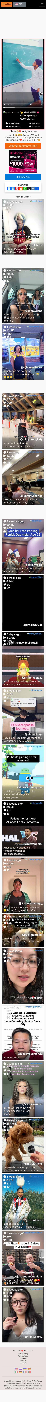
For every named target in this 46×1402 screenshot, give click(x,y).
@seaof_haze (34, 245)
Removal (23, 1360)
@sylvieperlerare (32, 367)
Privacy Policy (23, 1354)
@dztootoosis (34, 1220)
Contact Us (23, 1358)
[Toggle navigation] (42, 4)
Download (24, 177)
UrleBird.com (28, 1351)
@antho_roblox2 (32, 677)
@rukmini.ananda (31, 495)
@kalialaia (36, 997)
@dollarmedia (34, 564)
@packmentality (32, 934)
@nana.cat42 (34, 1336)
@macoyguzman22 (30, 1053)
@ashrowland (34, 311)
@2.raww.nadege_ (31, 903)
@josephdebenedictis (29, 1276)
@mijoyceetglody (31, 439)
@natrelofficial (33, 1163)
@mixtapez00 (34, 844)
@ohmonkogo (34, 734)
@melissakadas (32, 1104)
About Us (23, 1363)
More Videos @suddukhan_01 (23, 146)
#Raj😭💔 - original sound (24, 131)
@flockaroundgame (30, 787)
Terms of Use (23, 1356)
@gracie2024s (33, 624)
